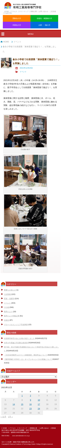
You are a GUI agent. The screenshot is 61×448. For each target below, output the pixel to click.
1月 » (10, 417)
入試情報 (7, 294)
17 (39, 404)
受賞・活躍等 (9, 299)
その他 (6, 307)
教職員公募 (33, 428)
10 (39, 400)
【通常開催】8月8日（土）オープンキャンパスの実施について (28, 359)
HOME (6, 11)
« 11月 (3, 417)
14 (14, 404)
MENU (30, 34)
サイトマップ (24, 11)
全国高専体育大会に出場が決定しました (19, 338)
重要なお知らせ (10, 290)
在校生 (6, 320)
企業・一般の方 (44, 25)
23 (30, 408)
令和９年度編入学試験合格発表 (16, 343)
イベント (17, 42)
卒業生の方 (16, 25)
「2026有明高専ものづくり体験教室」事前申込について (25, 355)
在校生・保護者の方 (44, 18)
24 (39, 408)
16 (30, 404)
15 (22, 404)
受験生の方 (16, 18)
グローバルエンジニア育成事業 (16, 325)
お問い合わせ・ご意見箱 (47, 11)
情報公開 (33, 11)
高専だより (8, 312)
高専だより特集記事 (11, 316)
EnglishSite (8, 13)
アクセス (14, 11)
